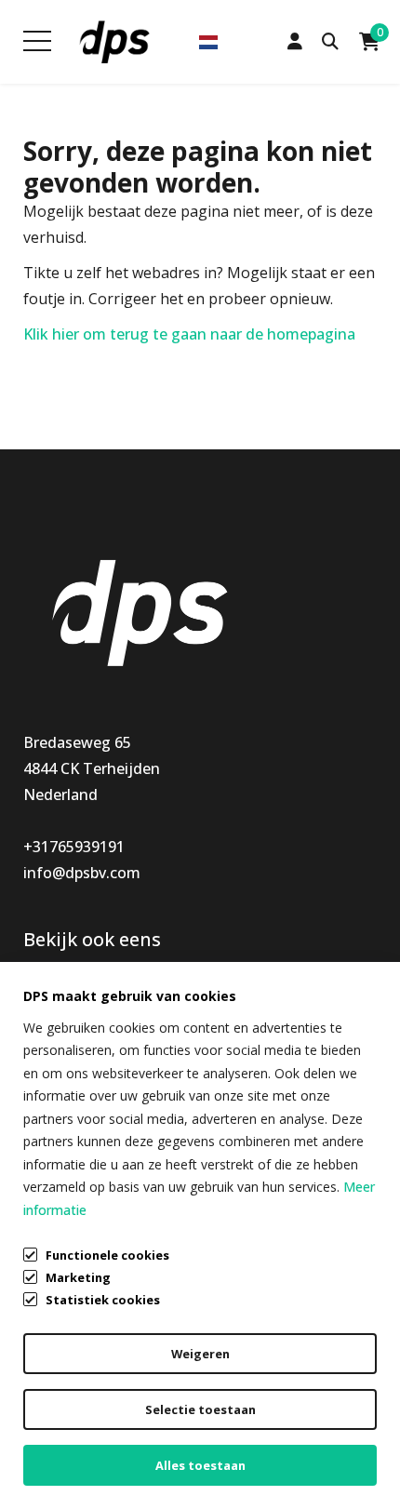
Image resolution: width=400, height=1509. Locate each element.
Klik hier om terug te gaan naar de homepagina (189, 334)
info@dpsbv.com (81, 872)
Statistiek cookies (103, 1299)
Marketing (78, 1277)
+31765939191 (74, 846)
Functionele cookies (107, 1255)
